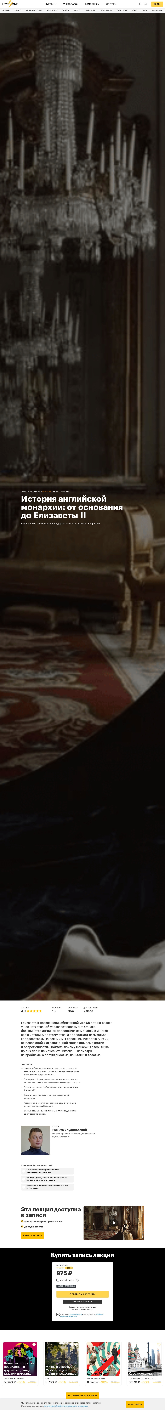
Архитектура (122, 11)
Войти (157, 4)
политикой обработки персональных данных (66, 1406)
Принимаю (135, 1404)
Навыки (65, 11)
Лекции (37, 491)
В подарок (71, 4)
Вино (144, 11)
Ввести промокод (66, 1286)
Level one (26, 491)
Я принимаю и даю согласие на (82, 1314)
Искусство (90, 11)
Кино (134, 11)
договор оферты (76, 1314)
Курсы (49, 4)
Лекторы (111, 4)
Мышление (52, 11)
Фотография (106, 11)
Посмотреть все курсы (82, 1396)
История (6, 11)
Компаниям (92, 4)
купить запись (32, 1236)
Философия (157, 11)
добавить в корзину (82, 1294)
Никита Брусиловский (69, 1129)
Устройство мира (34, 11)
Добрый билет (67, 1280)
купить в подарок (82, 1302)
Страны (18, 11)
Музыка (77, 11)
